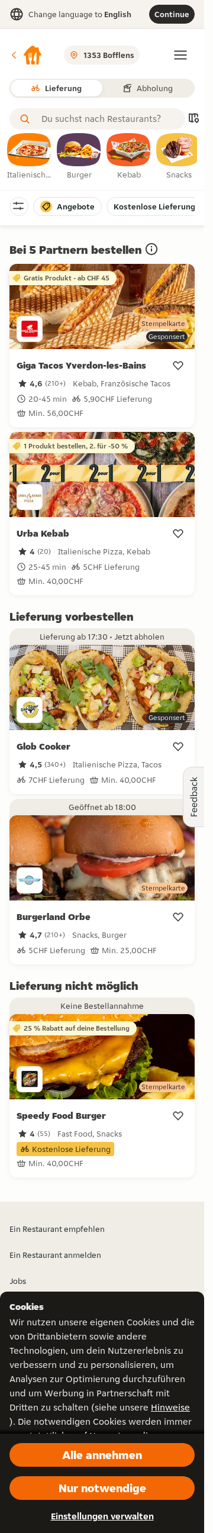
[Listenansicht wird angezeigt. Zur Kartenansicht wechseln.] (193, 119)
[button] (26, 55)
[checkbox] (29, 156)
